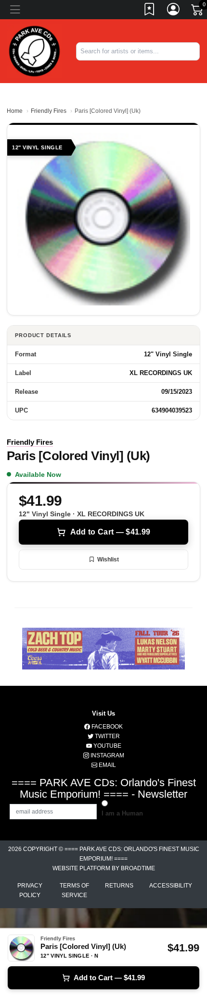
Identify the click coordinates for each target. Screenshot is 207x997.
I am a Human (122, 813)
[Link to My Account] (174, 11)
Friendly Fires (48, 111)
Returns (119, 885)
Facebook (106, 726)
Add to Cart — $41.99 (110, 532)
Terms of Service (74, 890)
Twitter (106, 736)
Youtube (106, 745)
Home (15, 111)
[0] (198, 11)
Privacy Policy (29, 890)
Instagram (106, 755)
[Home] (34, 50)
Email (106, 765)
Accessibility (170, 885)
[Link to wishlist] (149, 11)
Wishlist (108, 559)
